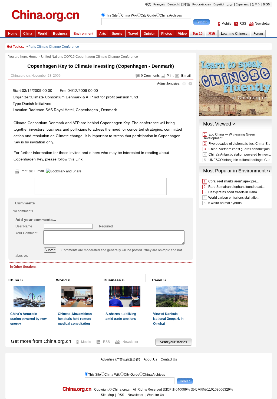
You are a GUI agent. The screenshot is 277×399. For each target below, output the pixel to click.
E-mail (186, 76)
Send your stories (173, 342)
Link (79, 159)
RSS (106, 342)
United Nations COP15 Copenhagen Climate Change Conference (89, 57)
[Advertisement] (98, 186)
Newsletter (130, 342)
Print (170, 76)
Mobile (86, 342)
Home (33, 57)
